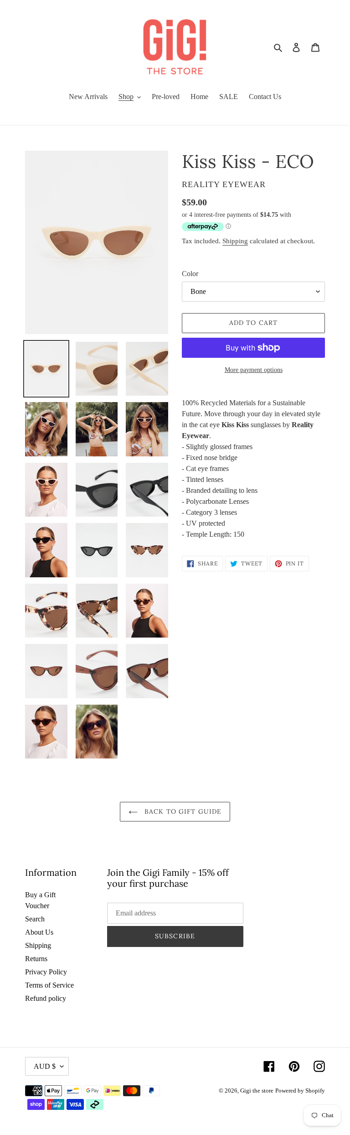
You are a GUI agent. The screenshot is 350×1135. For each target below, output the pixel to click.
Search (35, 919)
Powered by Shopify (300, 1090)
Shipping (235, 241)
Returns (36, 958)
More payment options (254, 369)
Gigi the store (256, 1090)
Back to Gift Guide (181, 811)
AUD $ (45, 1066)
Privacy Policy (46, 972)
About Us (39, 932)
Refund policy (45, 998)
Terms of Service (49, 985)
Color (190, 273)
